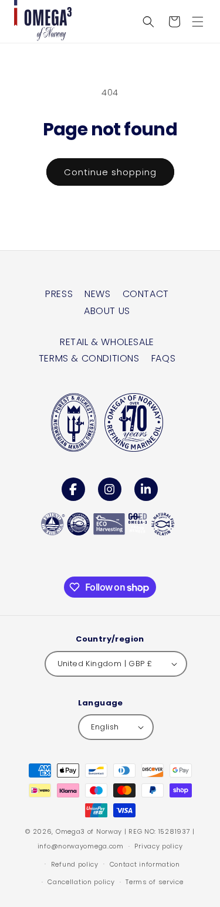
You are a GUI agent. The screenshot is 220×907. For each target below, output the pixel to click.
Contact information (145, 864)
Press (59, 294)
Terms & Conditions (89, 358)
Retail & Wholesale (107, 342)
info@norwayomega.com (81, 846)
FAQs (163, 358)
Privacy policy (158, 846)
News (97, 294)
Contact (146, 294)
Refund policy (75, 864)
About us (107, 311)
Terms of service (154, 881)
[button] (198, 22)
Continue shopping (110, 172)
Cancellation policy (81, 881)
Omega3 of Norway (89, 831)
